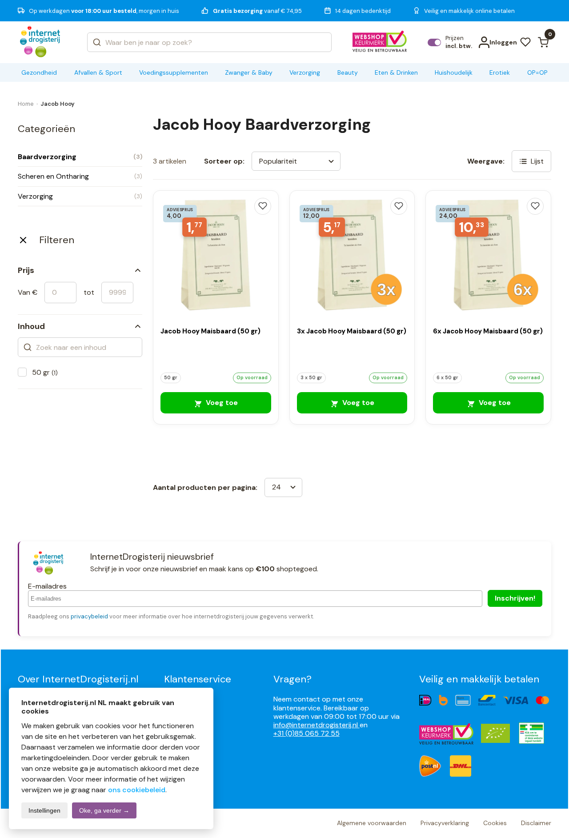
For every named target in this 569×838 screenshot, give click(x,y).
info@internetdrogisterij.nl (316, 725)
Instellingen (44, 810)
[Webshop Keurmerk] (380, 42)
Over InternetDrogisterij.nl (78, 679)
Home (26, 104)
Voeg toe (221, 402)
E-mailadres (47, 586)
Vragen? (292, 679)
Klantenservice (197, 679)
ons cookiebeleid (136, 789)
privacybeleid (89, 616)
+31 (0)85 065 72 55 (306, 733)
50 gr (45, 372)
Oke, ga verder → (104, 810)
